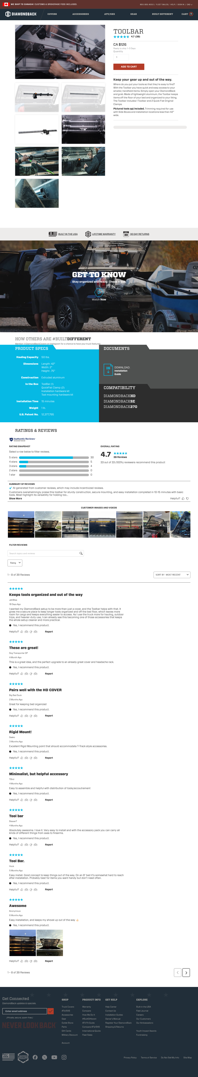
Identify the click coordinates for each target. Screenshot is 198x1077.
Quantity (118, 51)
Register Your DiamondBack (118, 1023)
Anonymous (15, 911)
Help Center (110, 1007)
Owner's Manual (112, 1019)
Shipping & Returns (114, 1027)
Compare (86, 1011)
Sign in (181, 4)
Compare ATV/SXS (91, 1027)
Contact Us (110, 1011)
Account (66, 1043)
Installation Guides (114, 1015)
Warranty (86, 1007)
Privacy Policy (130, 1057)
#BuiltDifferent (89, 1019)
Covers (53, 15)
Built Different (162, 15)
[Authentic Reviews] (22, 439)
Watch (99, 293)
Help (172, 4)
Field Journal (142, 1011)
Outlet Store (67, 1023)
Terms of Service (149, 1057)
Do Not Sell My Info (170, 1057)
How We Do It (88, 1015)
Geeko (12, 737)
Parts (64, 1027)
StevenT (13, 821)
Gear (134, 15)
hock (11, 866)
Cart (187, 14)
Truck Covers (68, 1007)
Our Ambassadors (144, 1023)
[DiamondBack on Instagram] (64, 1058)
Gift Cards (66, 1031)
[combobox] (176, 575)
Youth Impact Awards (146, 1031)
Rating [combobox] (13, 563)
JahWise (13, 600)
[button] (21, 524)
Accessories (81, 15)
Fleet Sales (162, 4)
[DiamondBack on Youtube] (54, 1057)
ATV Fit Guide (88, 1023)
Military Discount (70, 1035)
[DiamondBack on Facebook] (35, 1058)
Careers (140, 1015)
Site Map (187, 1057)
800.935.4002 (147, 4)
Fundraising (141, 1035)
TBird (11, 779)
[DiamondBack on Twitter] (44, 1058)
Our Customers (143, 1019)
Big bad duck (15, 695)
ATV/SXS (110, 15)
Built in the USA (143, 1007)
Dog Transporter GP (18, 653)
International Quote (91, 1031)
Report (49, 631)
